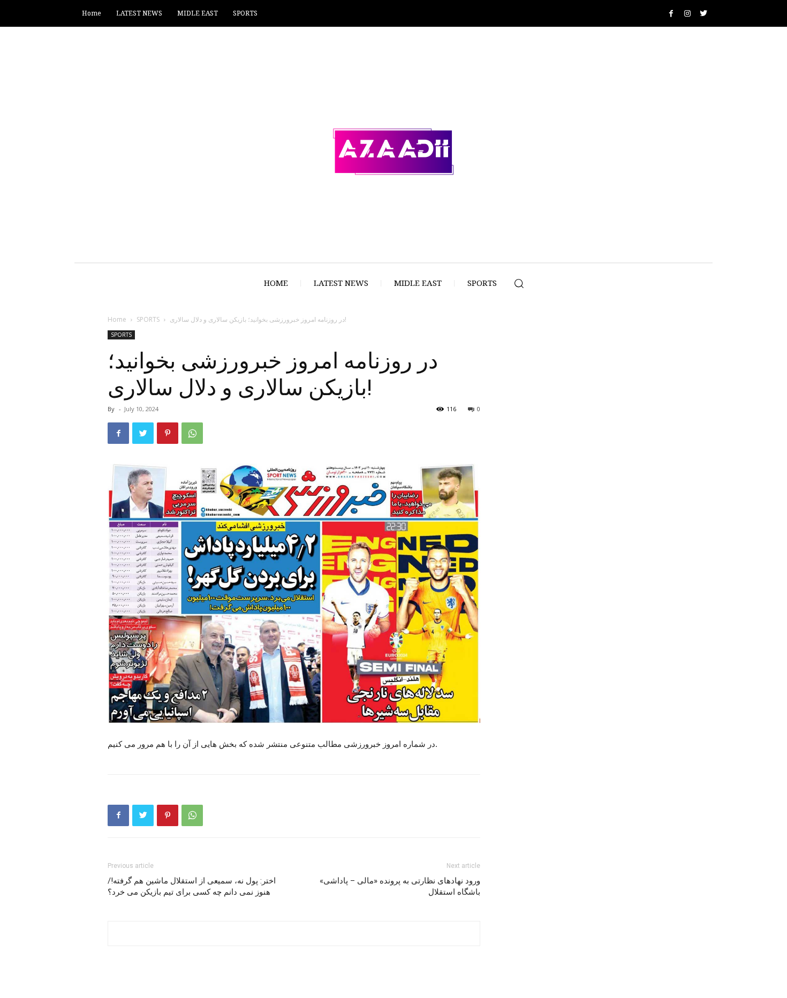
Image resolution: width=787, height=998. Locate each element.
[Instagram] (687, 13)
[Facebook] (671, 13)
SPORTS (148, 319)
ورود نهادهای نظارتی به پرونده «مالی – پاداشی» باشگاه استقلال (400, 886)
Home (117, 319)
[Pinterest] (167, 433)
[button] (518, 283)
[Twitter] (703, 13)
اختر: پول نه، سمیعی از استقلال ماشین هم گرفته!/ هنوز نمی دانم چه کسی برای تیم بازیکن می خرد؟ (192, 886)
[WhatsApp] (192, 433)
